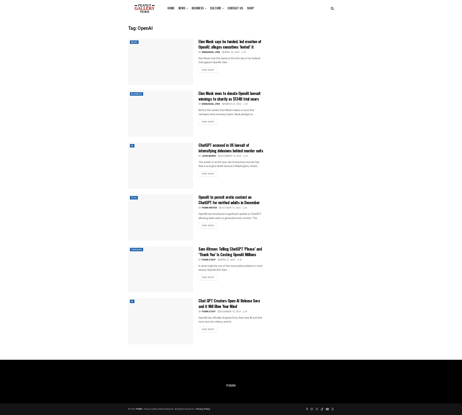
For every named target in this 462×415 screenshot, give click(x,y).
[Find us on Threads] (332, 409)
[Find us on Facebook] (307, 409)
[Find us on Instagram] (311, 409)
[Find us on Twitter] (316, 409)
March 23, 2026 (232, 104)
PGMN (139, 409)
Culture (215, 8)
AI (132, 145)
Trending (136, 249)
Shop (250, 8)
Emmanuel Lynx (211, 52)
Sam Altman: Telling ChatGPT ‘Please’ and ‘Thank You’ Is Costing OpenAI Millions (230, 251)
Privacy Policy (203, 409)
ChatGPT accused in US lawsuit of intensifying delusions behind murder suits (231, 147)
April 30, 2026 (231, 52)
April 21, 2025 (227, 259)
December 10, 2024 (230, 311)
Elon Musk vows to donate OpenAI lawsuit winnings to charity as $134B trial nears (230, 96)
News (181, 8)
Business (198, 8)
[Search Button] (332, 8)
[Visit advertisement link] (303, 56)
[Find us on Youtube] (327, 409)
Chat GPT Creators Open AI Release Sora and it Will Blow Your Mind (229, 303)
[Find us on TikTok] (322, 409)
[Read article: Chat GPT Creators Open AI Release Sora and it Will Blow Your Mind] (160, 321)
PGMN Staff (209, 259)
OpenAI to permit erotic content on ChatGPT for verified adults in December (229, 199)
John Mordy (209, 156)
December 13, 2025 (230, 156)
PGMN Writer (209, 207)
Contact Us (235, 8)
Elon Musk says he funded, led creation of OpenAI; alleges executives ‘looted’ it (230, 44)
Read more (209, 69)
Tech (134, 197)
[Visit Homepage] (144, 8)
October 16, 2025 (231, 207)
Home (171, 8)
